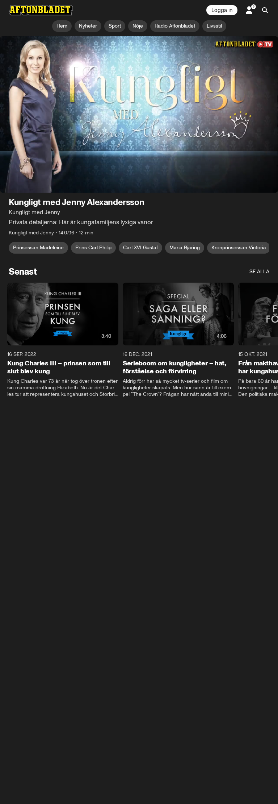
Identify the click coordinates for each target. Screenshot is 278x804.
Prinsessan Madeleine (38, 248)
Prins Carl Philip (93, 248)
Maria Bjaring (184, 248)
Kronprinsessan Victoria (238, 248)
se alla (259, 272)
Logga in (221, 10)
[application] (139, 114)
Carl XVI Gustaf (140, 248)
